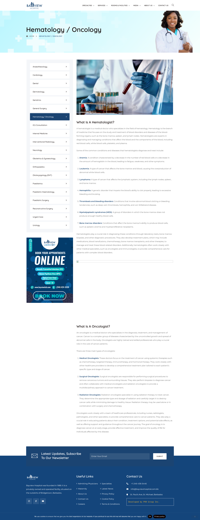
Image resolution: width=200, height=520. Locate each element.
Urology (36, 225)
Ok (150, 516)
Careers (81, 504)
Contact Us (163, 5)
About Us (148, 5)
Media (135, 5)
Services (101, 5)
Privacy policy (159, 516)
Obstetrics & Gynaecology (44, 158)
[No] (194, 516)
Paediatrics (38, 183)
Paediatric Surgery (41, 200)
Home (31, 36)
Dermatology (38, 92)
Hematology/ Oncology (43, 117)
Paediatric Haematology (43, 192)
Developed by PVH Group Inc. (144, 502)
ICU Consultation (40, 125)
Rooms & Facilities (119, 5)
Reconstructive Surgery (43, 208)
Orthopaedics (39, 167)
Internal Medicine (40, 133)
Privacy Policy (108, 494)
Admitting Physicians (88, 484)
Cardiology (37, 75)
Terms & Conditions (111, 504)
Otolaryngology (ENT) (42, 175)
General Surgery (40, 108)
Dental (35, 83)
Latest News (107, 489)
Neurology (37, 150)
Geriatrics (37, 100)
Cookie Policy (108, 499)
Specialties (87, 5)
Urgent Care (38, 217)
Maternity (82, 489)
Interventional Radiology (43, 142)
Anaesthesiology (40, 67)
